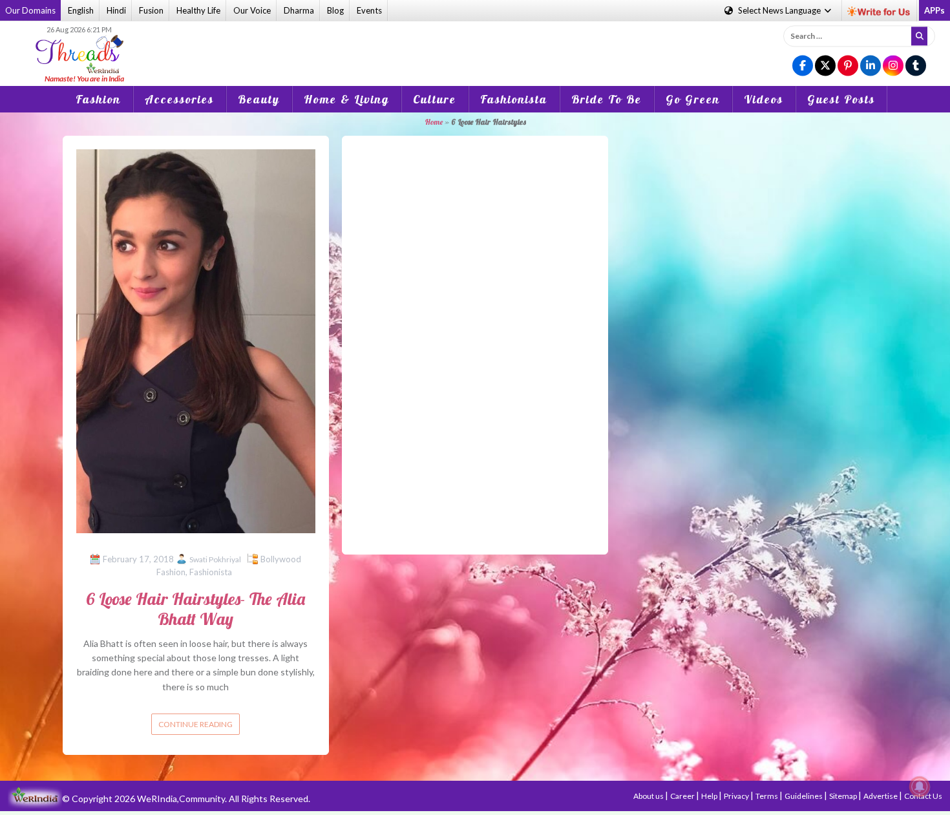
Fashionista (513, 99)
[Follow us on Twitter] (825, 66)
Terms (767, 796)
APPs (934, 10)
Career (683, 796)
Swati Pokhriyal (215, 559)
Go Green (693, 99)
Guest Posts (841, 99)
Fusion (151, 10)
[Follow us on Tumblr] (915, 66)
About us (649, 796)
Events (369, 10)
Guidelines (804, 796)
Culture (434, 99)
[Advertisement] (475, 44)
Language (780, 10)
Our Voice (252, 10)
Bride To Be (606, 99)
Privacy (737, 796)
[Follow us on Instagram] (893, 66)
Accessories (179, 99)
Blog (335, 10)
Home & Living (346, 99)
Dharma (299, 10)
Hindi (116, 10)
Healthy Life (198, 10)
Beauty (259, 99)
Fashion (98, 99)
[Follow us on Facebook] (802, 66)
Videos (763, 99)
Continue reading (195, 724)
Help (710, 796)
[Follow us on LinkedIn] (870, 66)
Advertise (881, 796)
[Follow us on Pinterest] (848, 66)
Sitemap (843, 796)
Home (434, 122)
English (81, 10)
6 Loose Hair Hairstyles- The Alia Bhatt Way (195, 609)
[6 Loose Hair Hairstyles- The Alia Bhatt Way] (195, 339)
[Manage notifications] (919, 786)
